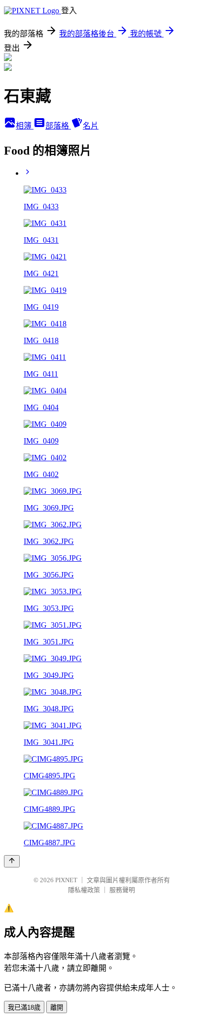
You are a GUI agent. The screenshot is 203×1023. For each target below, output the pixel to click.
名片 (91, 126)
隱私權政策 (84, 890)
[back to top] (12, 861)
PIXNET (66, 880)
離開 (56, 1007)
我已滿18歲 (24, 1007)
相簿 (25, 126)
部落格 (58, 126)
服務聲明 (122, 890)
